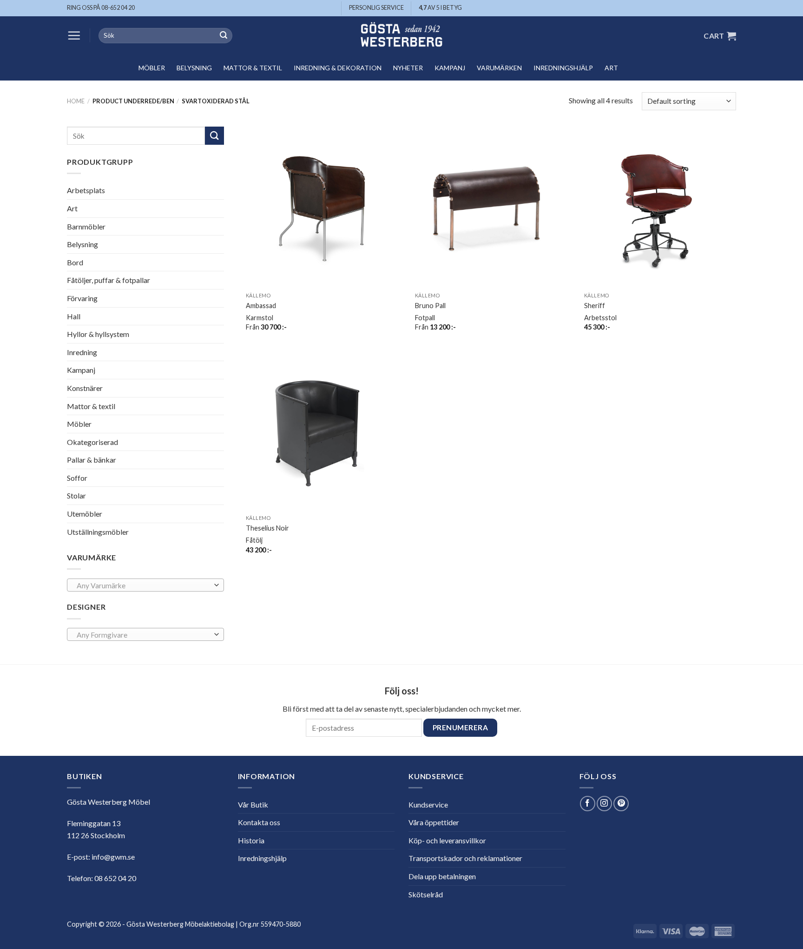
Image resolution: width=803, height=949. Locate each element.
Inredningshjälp (563, 68)
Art (611, 68)
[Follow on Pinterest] (621, 803)
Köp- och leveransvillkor (447, 840)
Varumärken (499, 68)
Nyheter (408, 68)
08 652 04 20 (115, 878)
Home (76, 101)
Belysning (194, 68)
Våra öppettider (433, 822)
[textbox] (143, 585)
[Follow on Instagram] (604, 803)
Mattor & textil (253, 68)
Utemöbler (84, 513)
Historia (251, 840)
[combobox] (145, 585)
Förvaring (82, 298)
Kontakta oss (259, 822)
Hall (73, 315)
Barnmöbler (86, 226)
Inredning (82, 352)
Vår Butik (253, 804)
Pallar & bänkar (91, 459)
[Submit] (223, 36)
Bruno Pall (430, 306)
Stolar (76, 495)
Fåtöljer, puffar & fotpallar (108, 280)
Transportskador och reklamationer (465, 858)
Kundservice (428, 804)
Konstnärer (85, 388)
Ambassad (261, 306)
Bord (75, 262)
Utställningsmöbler (98, 531)
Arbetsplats (86, 190)
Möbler (151, 68)
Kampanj (449, 68)
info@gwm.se (113, 856)
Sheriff (594, 306)
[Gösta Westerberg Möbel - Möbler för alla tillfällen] (401, 35)
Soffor (77, 477)
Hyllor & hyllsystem (98, 334)
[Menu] (74, 35)
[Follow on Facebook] (587, 803)
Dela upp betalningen (442, 876)
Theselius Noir (267, 528)
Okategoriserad (92, 441)
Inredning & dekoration (338, 68)
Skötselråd (425, 894)
